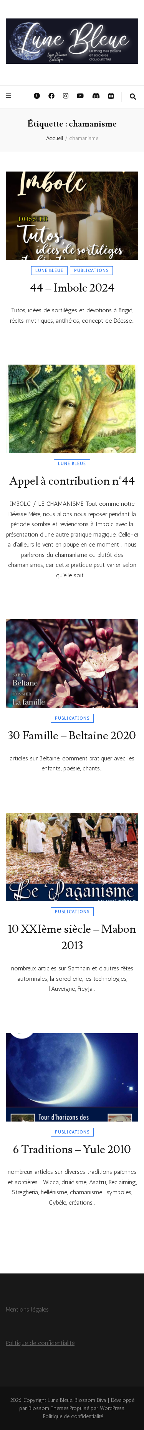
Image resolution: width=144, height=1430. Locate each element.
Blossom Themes (48, 1408)
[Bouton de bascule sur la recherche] (133, 97)
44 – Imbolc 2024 (72, 287)
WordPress (112, 1408)
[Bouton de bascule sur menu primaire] (9, 96)
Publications (91, 270)
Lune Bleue (49, 270)
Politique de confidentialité (40, 1343)
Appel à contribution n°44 (72, 480)
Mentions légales (27, 1309)
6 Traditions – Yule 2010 (72, 1149)
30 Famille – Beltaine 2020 (72, 735)
